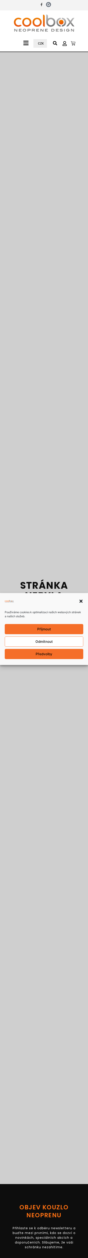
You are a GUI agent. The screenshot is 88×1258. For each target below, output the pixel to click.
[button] (81, 601)
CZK (41, 43)
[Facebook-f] (41, 4)
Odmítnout (44, 641)
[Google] (48, 4)
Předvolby (44, 654)
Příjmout (44, 629)
